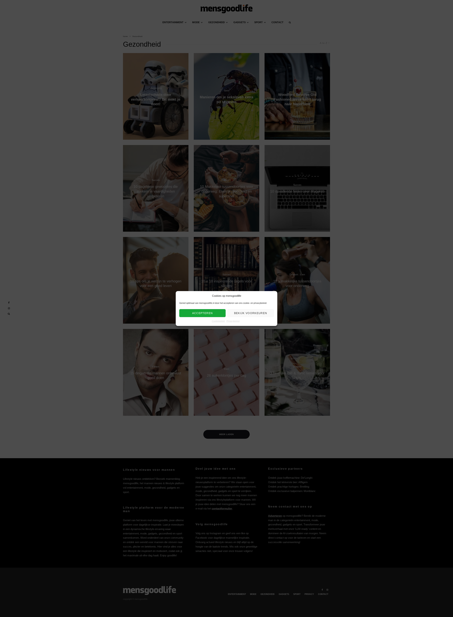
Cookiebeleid (218, 321)
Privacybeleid (233, 321)
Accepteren (202, 313)
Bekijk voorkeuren (250, 313)
